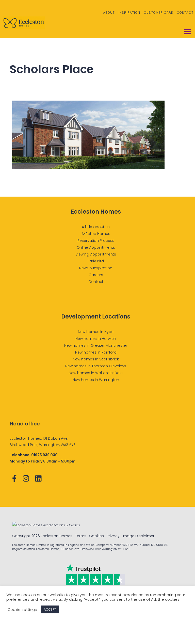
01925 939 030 (44, 454)
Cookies (96, 535)
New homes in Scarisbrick (96, 359)
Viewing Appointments (95, 254)
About (109, 12)
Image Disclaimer (138, 535)
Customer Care (158, 12)
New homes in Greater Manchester (95, 345)
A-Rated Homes (96, 233)
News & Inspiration (95, 267)
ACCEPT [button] (50, 609)
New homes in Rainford (96, 352)
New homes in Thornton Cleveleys (95, 366)
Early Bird (96, 261)
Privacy (113, 535)
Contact (185, 12)
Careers (96, 274)
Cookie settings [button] (22, 609)
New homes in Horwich (95, 338)
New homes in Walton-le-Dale (96, 372)
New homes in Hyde (95, 331)
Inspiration (129, 12)
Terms (80, 535)
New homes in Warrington (96, 379)
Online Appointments (96, 247)
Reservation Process (95, 240)
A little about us (96, 226)
